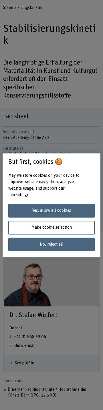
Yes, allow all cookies (51, 211)
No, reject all (52, 244)
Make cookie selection (51, 227)
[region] (51, 205)
